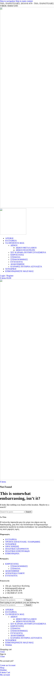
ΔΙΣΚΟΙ (13, 245)
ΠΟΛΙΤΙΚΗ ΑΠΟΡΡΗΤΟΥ (17, 549)
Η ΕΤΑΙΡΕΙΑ (11, 539)
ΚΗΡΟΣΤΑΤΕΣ (17, 255)
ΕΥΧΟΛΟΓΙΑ (16, 262)
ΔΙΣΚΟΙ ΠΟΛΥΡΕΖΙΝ (25, 250)
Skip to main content (24, 1)
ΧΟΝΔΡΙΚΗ (10, 544)
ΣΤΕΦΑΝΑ (15, 257)
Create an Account (7, 665)
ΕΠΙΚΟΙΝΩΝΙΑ (12, 553)
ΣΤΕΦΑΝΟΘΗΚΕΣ (19, 259)
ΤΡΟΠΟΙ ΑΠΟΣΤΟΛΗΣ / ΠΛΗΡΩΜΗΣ (22, 542)
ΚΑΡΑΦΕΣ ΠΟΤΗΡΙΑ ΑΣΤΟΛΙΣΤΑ (26, 266)
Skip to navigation (8, 1)
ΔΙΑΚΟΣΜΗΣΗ (17, 264)
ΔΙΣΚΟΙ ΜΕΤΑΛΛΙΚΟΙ (26, 248)
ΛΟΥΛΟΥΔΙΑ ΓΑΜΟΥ (15, 573)
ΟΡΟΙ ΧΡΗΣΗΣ (12, 546)
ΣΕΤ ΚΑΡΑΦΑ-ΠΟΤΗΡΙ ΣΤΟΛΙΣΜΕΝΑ (28, 252)
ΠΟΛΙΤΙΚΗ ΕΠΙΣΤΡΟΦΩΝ (17, 551)
